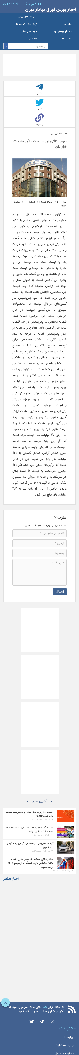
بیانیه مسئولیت (65, 1045)
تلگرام (39, 93)
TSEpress (43, 214)
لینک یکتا (39, 124)
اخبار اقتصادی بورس (27, 17)
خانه (70, 17)
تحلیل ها (68, 24)
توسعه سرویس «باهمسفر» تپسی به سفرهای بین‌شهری (29, 845)
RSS (44, 1006)
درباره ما (69, 1037)
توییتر (39, 109)
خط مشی (32, 39)
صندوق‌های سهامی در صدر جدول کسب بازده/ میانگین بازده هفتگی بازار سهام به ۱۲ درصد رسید (30, 863)
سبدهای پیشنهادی (63, 31)
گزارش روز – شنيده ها (26, 24)
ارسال (60, 592)
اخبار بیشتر (11, 878)
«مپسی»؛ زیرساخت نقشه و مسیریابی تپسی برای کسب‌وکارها (29, 814)
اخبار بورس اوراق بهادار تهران (50, 9)
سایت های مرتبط (28, 31)
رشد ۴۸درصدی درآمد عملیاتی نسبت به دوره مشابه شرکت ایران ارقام (29, 829)
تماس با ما (67, 39)
